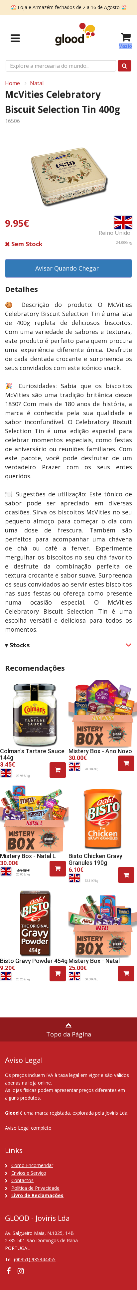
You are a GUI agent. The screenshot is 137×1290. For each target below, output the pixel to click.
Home (12, 83)
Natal (37, 83)
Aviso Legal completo (28, 1128)
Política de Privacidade (35, 1188)
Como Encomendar (32, 1165)
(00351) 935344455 (35, 1259)
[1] (58, 770)
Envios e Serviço (28, 1173)
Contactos (22, 1180)
